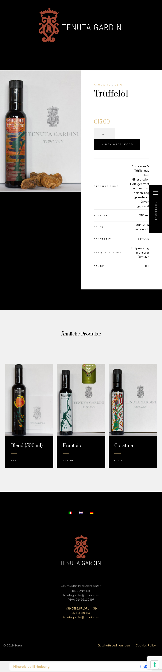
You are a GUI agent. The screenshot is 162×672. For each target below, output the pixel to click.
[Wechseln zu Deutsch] (91, 513)
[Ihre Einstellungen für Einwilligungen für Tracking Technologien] (155, 665)
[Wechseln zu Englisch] (81, 513)
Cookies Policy (146, 645)
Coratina (123, 446)
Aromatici (103, 84)
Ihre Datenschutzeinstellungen (97, 666)
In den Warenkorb (116, 144)
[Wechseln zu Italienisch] (70, 513)
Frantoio (72, 446)
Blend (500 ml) (27, 446)
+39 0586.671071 (77, 608)
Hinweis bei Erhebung (31, 666)
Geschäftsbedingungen (114, 645)
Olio (119, 84)
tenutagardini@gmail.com (81, 617)
